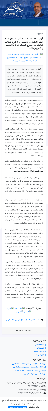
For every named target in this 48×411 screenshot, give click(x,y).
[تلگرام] (20, 312)
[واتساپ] (28, 312)
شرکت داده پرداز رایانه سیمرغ (18, 407)
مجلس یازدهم (17, 319)
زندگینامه (40, 348)
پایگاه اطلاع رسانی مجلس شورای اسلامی (28, 367)
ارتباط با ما (40, 354)
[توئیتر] (10, 308)
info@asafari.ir (23, 393)
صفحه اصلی (39, 344)
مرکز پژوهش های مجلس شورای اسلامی (29, 370)
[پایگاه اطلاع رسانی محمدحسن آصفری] (14, 9)
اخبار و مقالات (38, 351)
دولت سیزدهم (37, 323)
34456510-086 (33, 386)
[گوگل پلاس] (19, 308)
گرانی (8, 319)
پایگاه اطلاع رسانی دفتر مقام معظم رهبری (28, 363)
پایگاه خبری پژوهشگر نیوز (34, 374)
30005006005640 (25, 389)
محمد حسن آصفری (33, 319)
